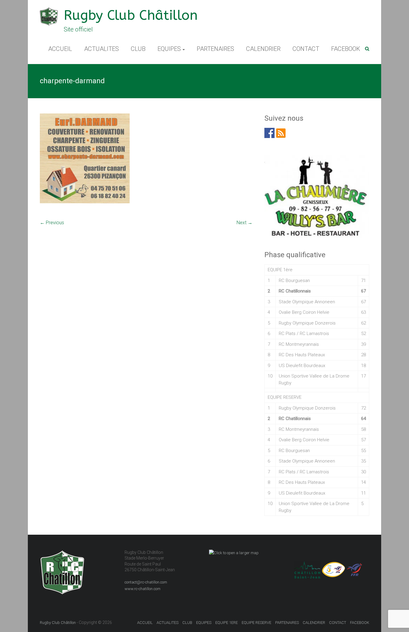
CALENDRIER (263, 48)
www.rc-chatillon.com (142, 588)
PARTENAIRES (215, 48)
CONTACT (306, 48)
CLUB (138, 48)
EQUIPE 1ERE (226, 622)
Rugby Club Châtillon (131, 15)
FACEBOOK (345, 48)
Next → (244, 222)
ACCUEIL (60, 48)
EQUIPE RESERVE (256, 622)
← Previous (52, 222)
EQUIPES (169, 48)
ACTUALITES (101, 48)
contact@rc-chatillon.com (146, 582)
